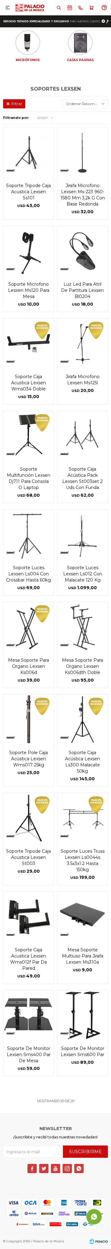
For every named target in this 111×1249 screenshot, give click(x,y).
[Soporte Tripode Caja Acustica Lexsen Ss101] (28, 152)
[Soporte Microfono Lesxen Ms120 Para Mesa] (28, 251)
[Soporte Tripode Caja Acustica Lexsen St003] (28, 818)
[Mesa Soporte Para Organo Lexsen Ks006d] (28, 627)
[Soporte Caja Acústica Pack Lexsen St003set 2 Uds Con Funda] (82, 436)
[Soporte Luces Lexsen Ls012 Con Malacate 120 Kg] (82, 534)
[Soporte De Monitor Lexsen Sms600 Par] (82, 1015)
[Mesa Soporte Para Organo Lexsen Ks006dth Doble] (82, 627)
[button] (58, 7)
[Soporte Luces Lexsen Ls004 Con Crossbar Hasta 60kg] (28, 534)
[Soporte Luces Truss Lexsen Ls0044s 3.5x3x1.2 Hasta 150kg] (82, 818)
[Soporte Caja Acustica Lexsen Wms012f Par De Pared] (28, 916)
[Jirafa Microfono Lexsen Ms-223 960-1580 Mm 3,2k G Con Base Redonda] (82, 152)
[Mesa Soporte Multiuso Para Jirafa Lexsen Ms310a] (82, 916)
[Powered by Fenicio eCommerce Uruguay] (98, 1241)
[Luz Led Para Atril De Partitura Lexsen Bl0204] (82, 251)
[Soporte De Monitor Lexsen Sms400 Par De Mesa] (28, 1015)
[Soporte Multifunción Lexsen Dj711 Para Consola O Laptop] (28, 436)
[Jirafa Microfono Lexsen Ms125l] (82, 343)
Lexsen (42, 118)
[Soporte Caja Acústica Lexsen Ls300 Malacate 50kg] (82, 719)
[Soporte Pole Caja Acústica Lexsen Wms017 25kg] (28, 719)
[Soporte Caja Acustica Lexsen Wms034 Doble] (28, 343)
